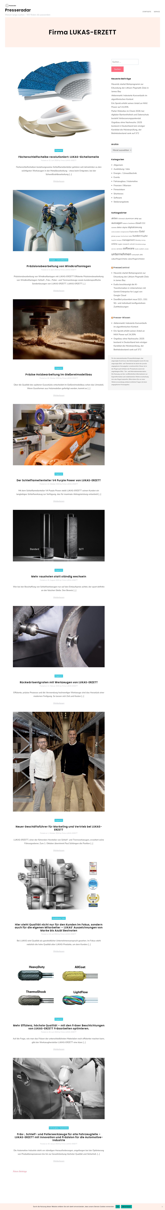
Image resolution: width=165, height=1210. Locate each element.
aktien (114, 218)
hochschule (124, 236)
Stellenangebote (121, 201)
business (131, 223)
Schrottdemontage (140, 244)
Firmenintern (119, 189)
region (120, 244)
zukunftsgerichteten (136, 259)
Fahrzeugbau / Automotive (59, 1128)
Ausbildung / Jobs (58, 918)
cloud (138, 223)
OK (118, 1206)
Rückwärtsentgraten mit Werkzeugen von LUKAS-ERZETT (59, 682)
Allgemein (58, 150)
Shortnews (118, 193)
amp (136, 218)
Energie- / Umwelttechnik (59, 260)
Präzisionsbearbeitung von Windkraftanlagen (59, 266)
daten (119, 227)
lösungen (119, 240)
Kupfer (144, 235)
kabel (130, 236)
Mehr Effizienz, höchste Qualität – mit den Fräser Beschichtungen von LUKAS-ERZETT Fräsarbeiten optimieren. (58, 1027)
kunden (137, 236)
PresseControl (121, 267)
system (141, 249)
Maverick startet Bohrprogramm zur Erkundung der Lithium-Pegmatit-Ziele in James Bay (130, 88)
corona (113, 227)
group (113, 236)
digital (124, 227)
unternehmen (121, 254)
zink (141, 254)
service (113, 249)
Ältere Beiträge (20, 1171)
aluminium (129, 218)
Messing (138, 240)
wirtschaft (135, 255)
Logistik (113, 240)
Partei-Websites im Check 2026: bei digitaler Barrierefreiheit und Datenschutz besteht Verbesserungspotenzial (130, 115)
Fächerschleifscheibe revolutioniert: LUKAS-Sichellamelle (58, 157)
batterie (125, 223)
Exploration (134, 231)
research (126, 244)
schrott (132, 244)
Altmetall (121, 219)
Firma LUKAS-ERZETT (68, 160)
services (119, 249)
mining (143, 240)
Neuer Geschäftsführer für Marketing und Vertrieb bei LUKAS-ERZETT (59, 828)
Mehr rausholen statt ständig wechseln (58, 576)
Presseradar (18, 10)
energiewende (124, 232)
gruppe (118, 236)
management (128, 240)
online (114, 243)
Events (117, 177)
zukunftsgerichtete (119, 259)
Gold (141, 231)
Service (157, 12)
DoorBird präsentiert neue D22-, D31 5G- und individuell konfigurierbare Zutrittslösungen (130, 303)
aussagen (116, 223)
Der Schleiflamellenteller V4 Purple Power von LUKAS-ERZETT (59, 480)
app (140, 219)
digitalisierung (135, 227)
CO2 (143, 223)
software (128, 248)
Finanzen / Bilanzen (122, 185)
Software (118, 197)
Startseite (147, 12)
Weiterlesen (58, 181)
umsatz (146, 249)
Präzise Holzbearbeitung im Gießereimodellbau (58, 374)
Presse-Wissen (121, 317)
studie (137, 249)
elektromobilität (115, 232)
